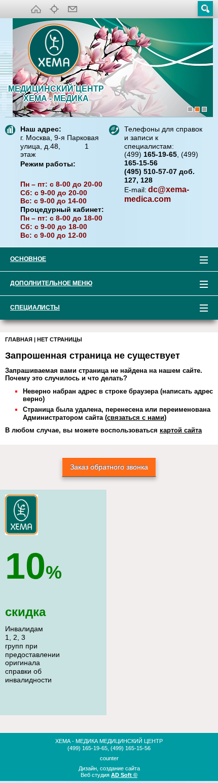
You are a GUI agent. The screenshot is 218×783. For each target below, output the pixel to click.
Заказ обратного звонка (109, 467)
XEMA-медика (56, 51)
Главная (18, 339)
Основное (23, 260)
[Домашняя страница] (36, 9)
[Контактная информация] (72, 9)
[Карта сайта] (54, 9)
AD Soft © (124, 775)
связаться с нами (135, 417)
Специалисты (30, 309)
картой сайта (181, 430)
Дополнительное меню (46, 285)
